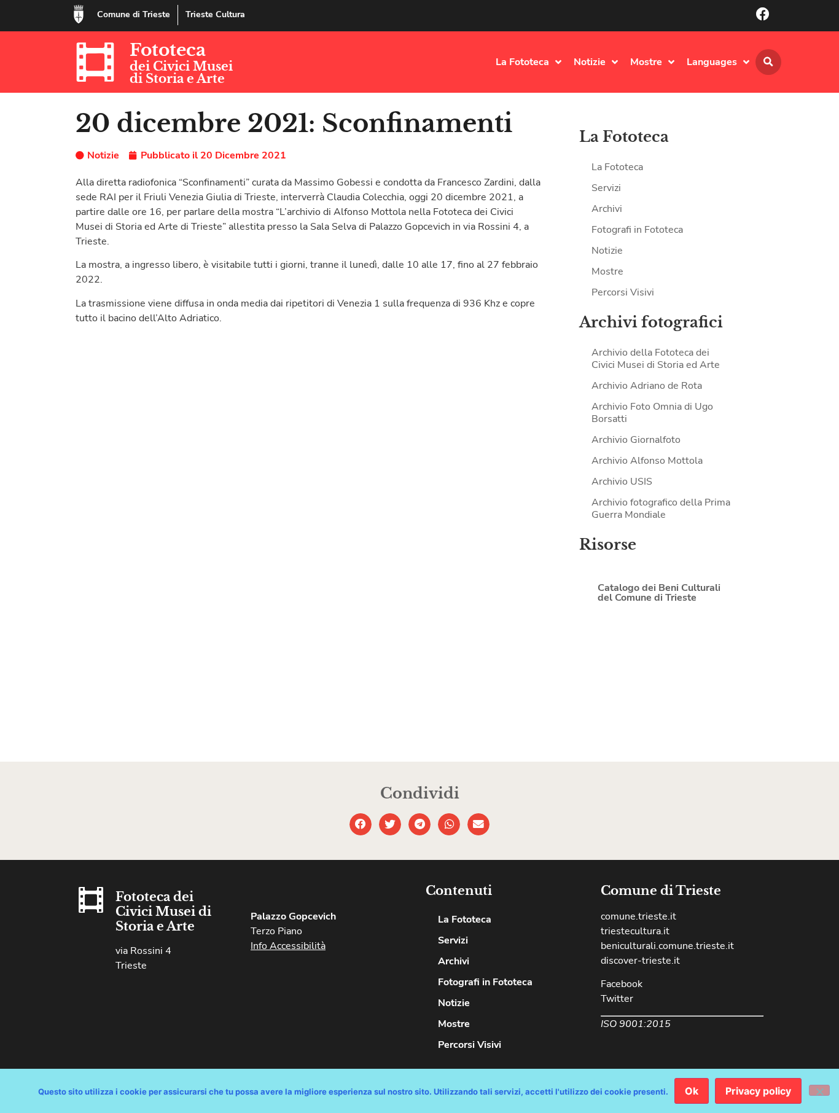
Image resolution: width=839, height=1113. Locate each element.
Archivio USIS (621, 481)
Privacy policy (758, 1091)
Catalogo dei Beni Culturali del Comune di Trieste (659, 592)
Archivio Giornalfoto (636, 440)
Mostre (646, 62)
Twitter (617, 999)
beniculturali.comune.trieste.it (667, 946)
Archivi (606, 209)
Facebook (621, 984)
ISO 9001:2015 (636, 1024)
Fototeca (168, 50)
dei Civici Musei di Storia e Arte (181, 72)
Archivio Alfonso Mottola (647, 460)
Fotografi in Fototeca (637, 229)
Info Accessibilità (288, 946)
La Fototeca (522, 62)
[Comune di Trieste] (78, 14)
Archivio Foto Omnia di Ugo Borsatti (652, 413)
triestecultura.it (635, 931)
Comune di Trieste (133, 14)
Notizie (590, 62)
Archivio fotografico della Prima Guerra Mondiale (660, 508)
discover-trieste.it (640, 960)
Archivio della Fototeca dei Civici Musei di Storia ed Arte (655, 359)
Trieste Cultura (215, 14)
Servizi (606, 188)
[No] (819, 1090)
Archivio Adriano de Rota (646, 385)
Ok (691, 1091)
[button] (768, 62)
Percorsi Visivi (622, 292)
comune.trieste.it (638, 916)
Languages (712, 62)
